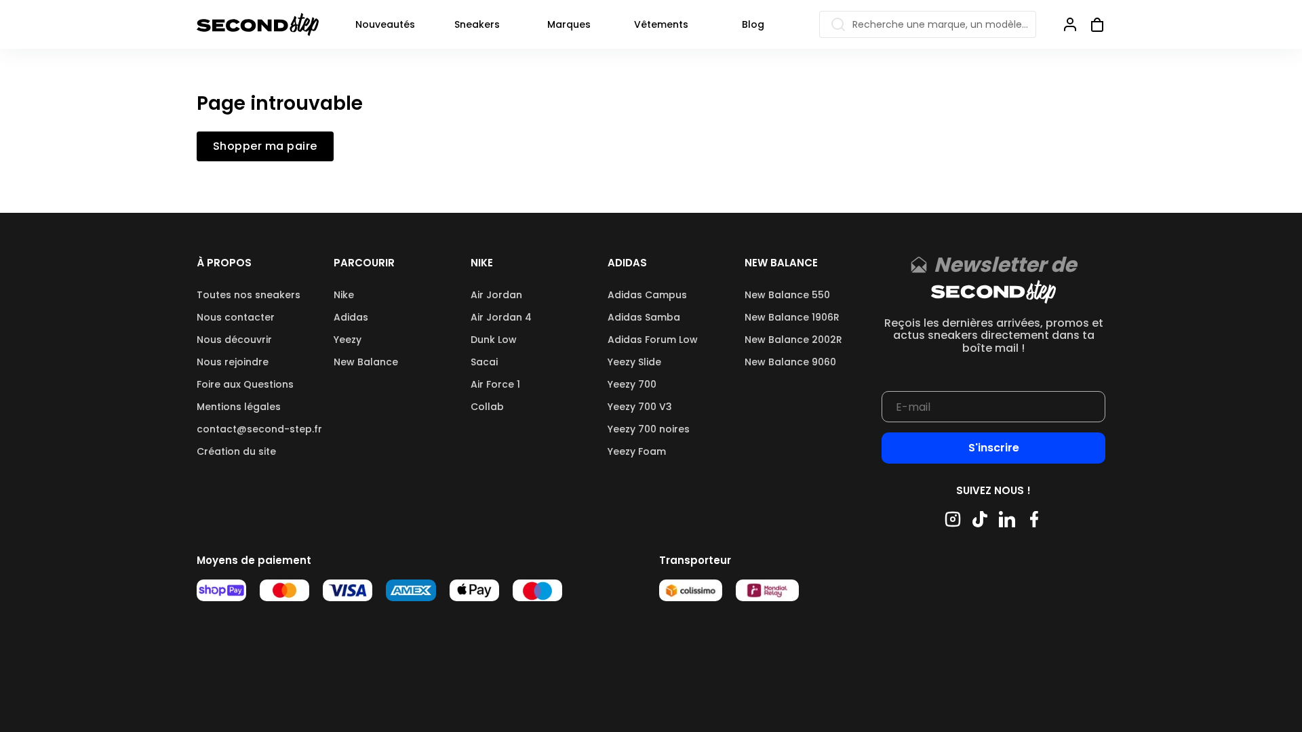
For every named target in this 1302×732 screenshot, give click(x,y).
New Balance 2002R (793, 339)
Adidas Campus (647, 295)
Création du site (236, 451)
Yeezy (347, 339)
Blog (753, 24)
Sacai (484, 362)
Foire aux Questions (245, 384)
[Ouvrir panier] (1091, 24)
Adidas (351, 317)
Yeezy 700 (632, 384)
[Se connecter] (1070, 24)
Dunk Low (494, 339)
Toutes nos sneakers (248, 295)
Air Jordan (496, 295)
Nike (344, 295)
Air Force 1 (495, 384)
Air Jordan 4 (501, 317)
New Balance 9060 (790, 362)
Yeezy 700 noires (649, 429)
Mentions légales (239, 406)
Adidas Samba (644, 317)
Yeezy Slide (634, 362)
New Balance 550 (787, 295)
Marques (569, 24)
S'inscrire (993, 447)
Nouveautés (385, 24)
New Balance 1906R (792, 317)
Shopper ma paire (265, 146)
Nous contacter (236, 317)
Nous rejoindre (233, 362)
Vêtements (661, 24)
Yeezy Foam (637, 451)
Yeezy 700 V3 (640, 406)
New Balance (366, 362)
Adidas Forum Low (653, 339)
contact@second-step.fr (259, 429)
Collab (487, 406)
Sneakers (477, 24)
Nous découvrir (234, 339)
